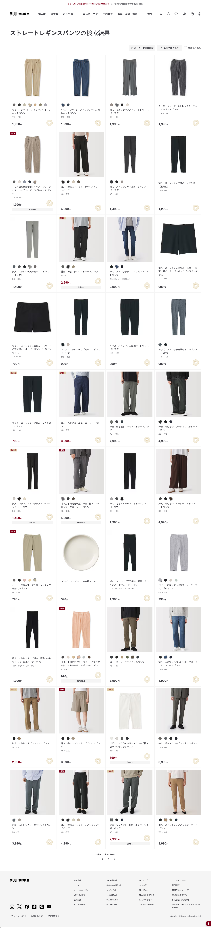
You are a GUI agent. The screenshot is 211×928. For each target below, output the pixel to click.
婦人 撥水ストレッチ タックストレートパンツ (80, 190)
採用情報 (175, 885)
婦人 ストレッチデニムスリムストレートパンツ (129, 275)
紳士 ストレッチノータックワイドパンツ (31, 828)
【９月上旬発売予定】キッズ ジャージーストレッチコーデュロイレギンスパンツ (31, 192)
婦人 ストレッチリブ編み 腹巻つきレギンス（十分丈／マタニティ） (31, 662)
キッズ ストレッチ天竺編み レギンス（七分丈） (129, 349)
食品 (149, 14)
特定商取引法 (53, 916)
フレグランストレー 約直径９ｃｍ (78, 581)
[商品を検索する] (161, 13)
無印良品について (179, 894)
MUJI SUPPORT (80, 894)
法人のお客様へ (145, 899)
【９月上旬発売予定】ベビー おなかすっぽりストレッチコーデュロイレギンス (80, 665)
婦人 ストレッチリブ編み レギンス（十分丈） (128, 190)
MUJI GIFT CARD (146, 894)
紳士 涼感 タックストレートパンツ (79, 273)
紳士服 (54, 14)
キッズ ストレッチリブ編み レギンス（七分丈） (31, 426)
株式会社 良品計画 (180, 899)
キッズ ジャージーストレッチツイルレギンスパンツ (31, 113)
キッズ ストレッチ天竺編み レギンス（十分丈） (177, 353)
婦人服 (42, 14)
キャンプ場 (111, 890)
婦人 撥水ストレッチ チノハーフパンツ (80, 747)
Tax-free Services (146, 904)
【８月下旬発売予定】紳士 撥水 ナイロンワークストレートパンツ (80, 507)
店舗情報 (77, 880)
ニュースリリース (179, 880)
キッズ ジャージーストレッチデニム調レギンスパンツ (80, 113)
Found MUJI (111, 894)
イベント (77, 885)
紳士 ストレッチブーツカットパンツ (30, 745)
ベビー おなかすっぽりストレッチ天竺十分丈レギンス (31, 588)
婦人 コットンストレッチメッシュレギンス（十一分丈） (31, 507)
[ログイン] (168, 14)
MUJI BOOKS (112, 899)
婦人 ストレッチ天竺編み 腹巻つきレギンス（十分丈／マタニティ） (129, 585)
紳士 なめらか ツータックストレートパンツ (177, 430)
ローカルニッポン (81, 890)
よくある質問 (79, 904)
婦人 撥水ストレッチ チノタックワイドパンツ (80, 828)
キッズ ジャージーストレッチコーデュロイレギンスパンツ (177, 109)
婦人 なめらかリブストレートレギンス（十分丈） (129, 113)
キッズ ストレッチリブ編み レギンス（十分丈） (80, 353)
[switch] (49, 123)
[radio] (14, 105)
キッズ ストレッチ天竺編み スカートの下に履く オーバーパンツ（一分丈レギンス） (31, 351)
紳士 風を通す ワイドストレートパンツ (129, 430)
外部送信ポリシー (38, 916)
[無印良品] (19, 880)
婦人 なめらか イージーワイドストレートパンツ (177, 507)
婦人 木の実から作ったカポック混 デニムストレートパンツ (177, 665)
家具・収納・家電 (127, 14)
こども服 (68, 14)
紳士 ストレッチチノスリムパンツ (127, 663)
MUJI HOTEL (111, 904)
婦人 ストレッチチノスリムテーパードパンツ (177, 828)
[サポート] (199, 14)
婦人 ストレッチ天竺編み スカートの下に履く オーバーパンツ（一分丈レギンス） (178, 273)
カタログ (143, 885)
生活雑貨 (108, 14)
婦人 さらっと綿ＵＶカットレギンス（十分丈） (128, 507)
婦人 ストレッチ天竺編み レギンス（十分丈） (30, 275)
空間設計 (77, 899)
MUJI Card (143, 890)
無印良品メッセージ (180, 890)
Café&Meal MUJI (113, 885)
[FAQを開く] (192, 13)
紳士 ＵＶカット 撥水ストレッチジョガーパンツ (129, 828)
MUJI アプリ (144, 880)
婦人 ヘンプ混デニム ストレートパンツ (80, 426)
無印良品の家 (112, 880)
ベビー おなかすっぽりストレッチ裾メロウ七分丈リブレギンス (129, 747)
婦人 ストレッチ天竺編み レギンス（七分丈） (176, 186)
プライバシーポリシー (19, 916)
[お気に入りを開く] (176, 13)
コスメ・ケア (90, 14)
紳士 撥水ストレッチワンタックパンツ (177, 745)
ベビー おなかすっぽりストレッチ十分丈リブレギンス (177, 588)
